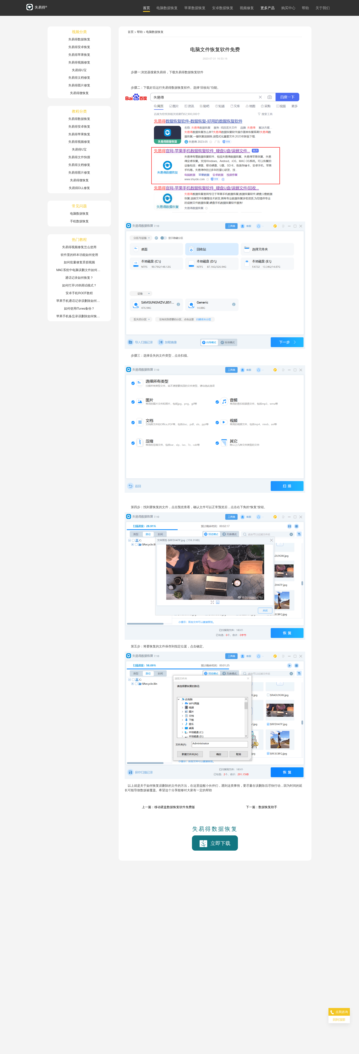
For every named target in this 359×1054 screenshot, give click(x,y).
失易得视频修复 (79, 62)
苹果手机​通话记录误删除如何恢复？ (79, 300)
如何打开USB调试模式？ (79, 285)
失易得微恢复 (79, 93)
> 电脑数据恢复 (154, 32)
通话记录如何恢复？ (79, 277)
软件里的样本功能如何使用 (79, 254)
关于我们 (323, 7)
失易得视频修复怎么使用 (79, 247)
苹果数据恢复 (194, 7)
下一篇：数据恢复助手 (261, 807)
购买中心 (288, 7)
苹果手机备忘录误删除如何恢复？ (79, 316)
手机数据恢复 (79, 221)
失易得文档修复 (79, 77)
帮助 (305, 7)
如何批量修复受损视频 (79, 262)
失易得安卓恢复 (79, 47)
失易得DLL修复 (79, 187)
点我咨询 (342, 1011)
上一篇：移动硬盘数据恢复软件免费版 (168, 807)
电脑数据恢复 (167, 7)
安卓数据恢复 (222, 7)
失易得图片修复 (79, 85)
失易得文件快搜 (79, 157)
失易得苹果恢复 (79, 54)
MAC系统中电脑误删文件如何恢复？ (79, 270)
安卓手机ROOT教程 (79, 293)
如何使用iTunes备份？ (79, 308)
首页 (146, 7)
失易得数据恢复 (79, 39)
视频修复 (247, 7)
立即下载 (220, 842)
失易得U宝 (79, 70)
